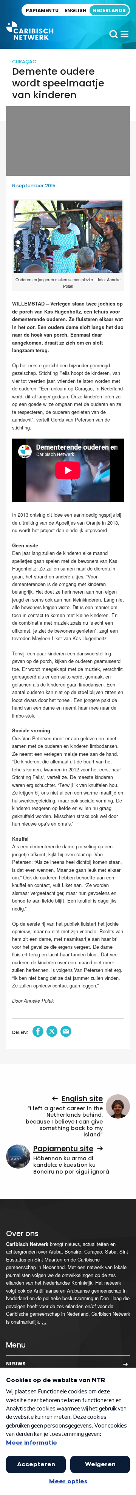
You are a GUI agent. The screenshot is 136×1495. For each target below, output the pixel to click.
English (76, 10)
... (44, 1321)
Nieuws (16, 1363)
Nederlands (109, 10)
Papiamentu (42, 10)
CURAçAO (24, 61)
